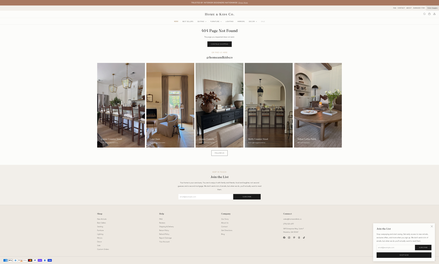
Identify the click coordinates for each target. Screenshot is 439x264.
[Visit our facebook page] (284, 237)
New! (176, 21)
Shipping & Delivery (166, 227)
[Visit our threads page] (299, 237)
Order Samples (432, 8)
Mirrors (241, 21)
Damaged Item (419, 8)
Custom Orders (103, 249)
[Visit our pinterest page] (294, 237)
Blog (223, 234)
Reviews (162, 223)
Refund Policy (164, 234)
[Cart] (429, 14)
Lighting (229, 21)
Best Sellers (188, 21)
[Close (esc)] (432, 226)
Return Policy (164, 230)
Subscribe (423, 247)
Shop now (404, 255)
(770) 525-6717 (288, 224)
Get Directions (226, 230)
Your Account (164, 242)
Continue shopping (219, 44)
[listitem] (223, 2)
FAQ (394, 8)
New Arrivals (102, 219)
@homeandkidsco (219, 57)
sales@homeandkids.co (292, 219)
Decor (252, 21)
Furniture (214, 21)
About (409, 8)
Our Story (225, 219)
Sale (263, 21)
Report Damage (165, 238)
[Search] (424, 14)
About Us (242, 3)
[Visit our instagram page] (289, 237)
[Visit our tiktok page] (303, 237)
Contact (401, 8)
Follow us (219, 153)
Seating (200, 21)
